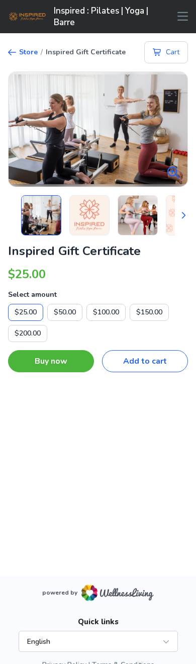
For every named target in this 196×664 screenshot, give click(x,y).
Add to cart (145, 361)
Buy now (51, 361)
